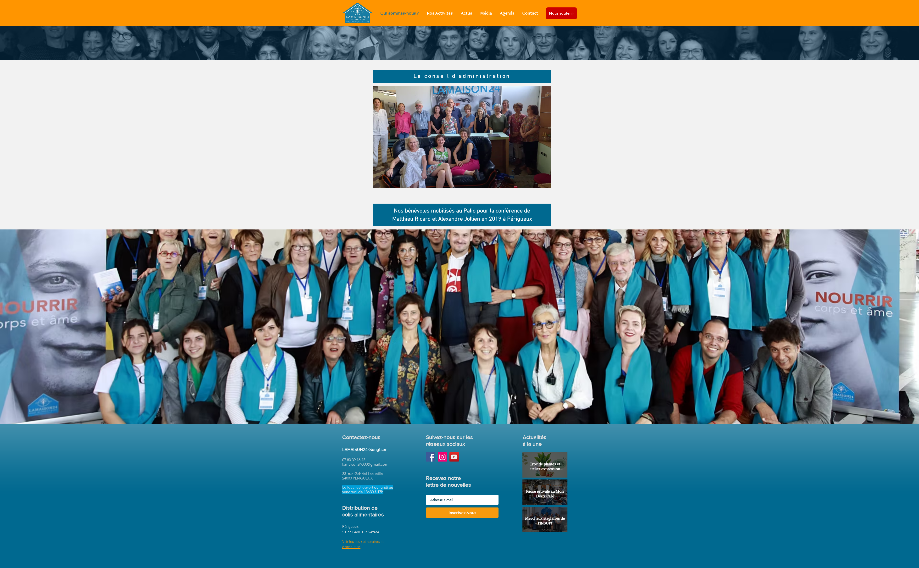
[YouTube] (454, 457)
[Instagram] (442, 457)
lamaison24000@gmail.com (365, 464)
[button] (462, 137)
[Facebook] (430, 457)
